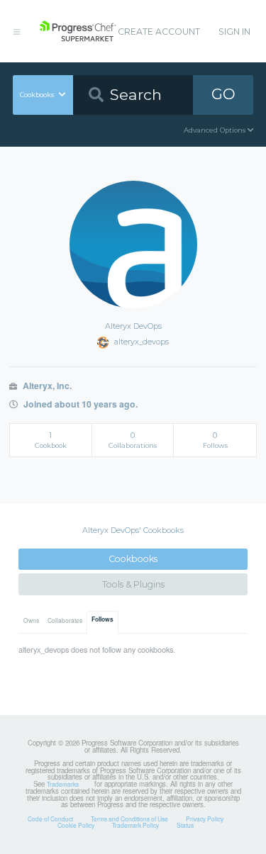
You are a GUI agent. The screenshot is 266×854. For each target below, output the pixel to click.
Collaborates (65, 620)
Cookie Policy (75, 825)
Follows (102, 619)
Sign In (234, 31)
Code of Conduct (50, 818)
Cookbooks (133, 559)
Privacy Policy (204, 818)
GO (223, 94)
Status (185, 825)
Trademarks (63, 784)
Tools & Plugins (133, 584)
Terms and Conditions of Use (129, 818)
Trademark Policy (135, 825)
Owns (31, 620)
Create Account (159, 31)
